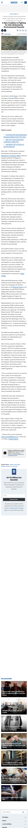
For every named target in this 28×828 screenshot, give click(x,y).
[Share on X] (20, 30)
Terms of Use (13, 508)
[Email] (23, 30)
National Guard (17, 287)
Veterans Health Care (14, 14)
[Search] (22, 2)
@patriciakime (13, 439)
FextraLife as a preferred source (16, 455)
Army (15, 96)
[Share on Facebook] (17, 30)
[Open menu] (2, 2)
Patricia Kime (8, 34)
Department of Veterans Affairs (11, 156)
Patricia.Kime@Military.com (10, 437)
